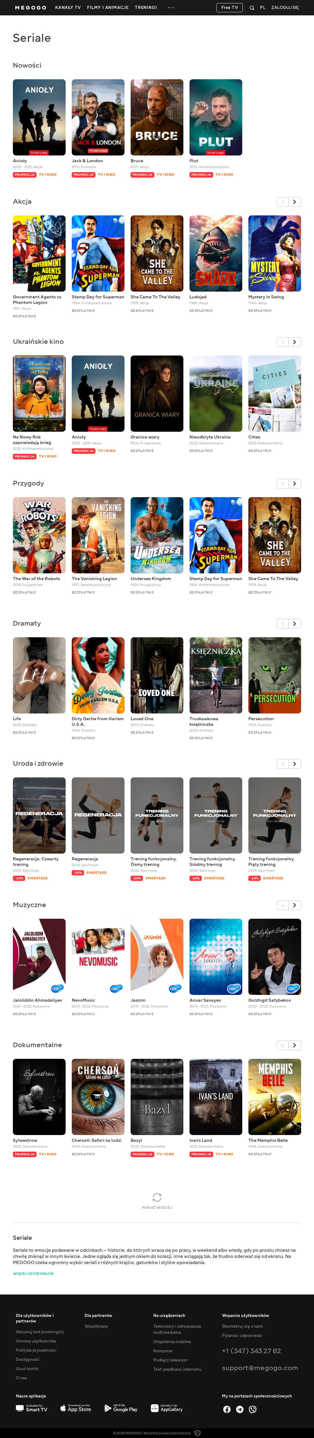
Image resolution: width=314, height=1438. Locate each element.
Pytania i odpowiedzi (242, 1335)
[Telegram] (240, 1409)
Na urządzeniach (169, 1315)
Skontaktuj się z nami (242, 1326)
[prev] (283, 202)
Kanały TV (68, 7)
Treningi (146, 7)
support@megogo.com (260, 1368)
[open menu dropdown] (171, 7)
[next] (295, 202)
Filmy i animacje (108, 7)
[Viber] (253, 1409)
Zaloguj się (285, 7)
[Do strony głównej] (30, 7)
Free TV (229, 7)
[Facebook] (227, 1409)
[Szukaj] (252, 8)
